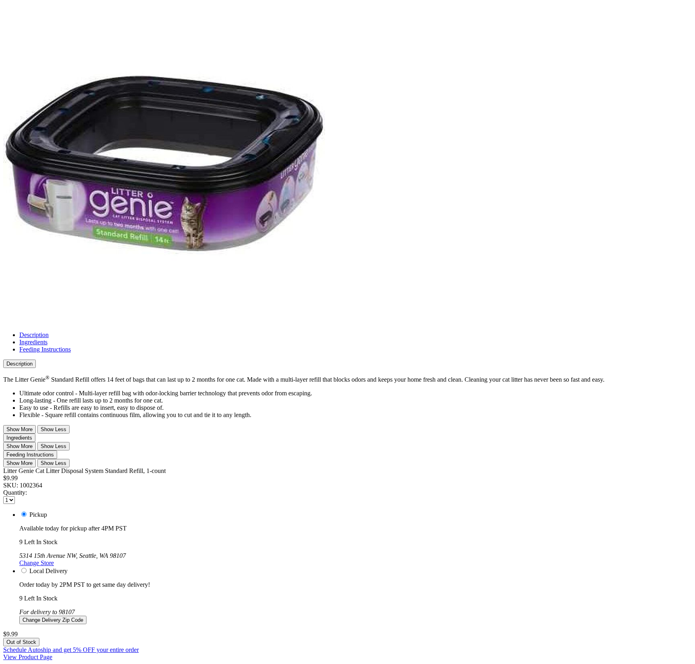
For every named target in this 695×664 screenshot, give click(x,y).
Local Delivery (48, 570)
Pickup (38, 514)
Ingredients (33, 342)
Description (34, 334)
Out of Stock (21, 642)
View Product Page (27, 657)
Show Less (53, 429)
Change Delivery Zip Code (53, 620)
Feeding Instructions (45, 349)
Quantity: (15, 492)
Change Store (36, 562)
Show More (19, 429)
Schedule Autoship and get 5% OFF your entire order (71, 649)
